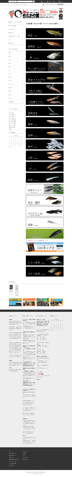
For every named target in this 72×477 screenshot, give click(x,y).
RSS (10, 465)
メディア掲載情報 (12, 132)
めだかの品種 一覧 (12, 116)
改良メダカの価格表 (12, 121)
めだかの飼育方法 (12, 114)
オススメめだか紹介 (12, 123)
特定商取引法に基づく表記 (13, 459)
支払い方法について (12, 453)
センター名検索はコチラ (27, 361)
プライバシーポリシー (13, 461)
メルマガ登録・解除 (47, 4)
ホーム (10, 4)
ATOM (12, 465)
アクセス (10, 130)
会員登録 (49, 1)
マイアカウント (25, 451)
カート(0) (61, 1)
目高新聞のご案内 (12, 127)
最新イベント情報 (12, 125)
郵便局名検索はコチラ (27, 381)
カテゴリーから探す (16, 4)
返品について (11, 457)
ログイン (55, 1)
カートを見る (25, 457)
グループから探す (23, 4)
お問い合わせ (54, 4)
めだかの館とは (11, 112)
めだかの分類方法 (12, 118)
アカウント (44, 1)
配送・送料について (12, 455)
